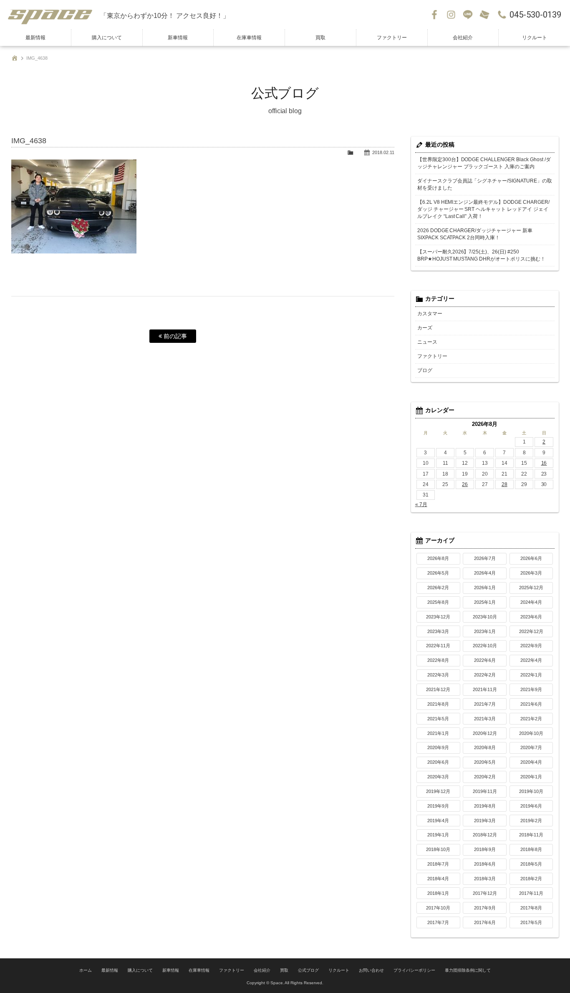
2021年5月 (438, 718)
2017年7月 (438, 922)
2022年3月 (438, 674)
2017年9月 (485, 907)
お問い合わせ (484, 14)
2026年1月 (485, 587)
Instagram (451, 14)
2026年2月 (438, 587)
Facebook (434, 14)
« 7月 (421, 504)
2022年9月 (531, 645)
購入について (107, 38)
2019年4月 (438, 820)
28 (504, 484)
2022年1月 (531, 674)
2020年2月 (485, 776)
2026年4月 (485, 572)
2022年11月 (438, 645)
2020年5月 (485, 762)
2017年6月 (485, 922)
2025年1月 (485, 602)
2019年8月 (485, 805)
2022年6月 (485, 660)
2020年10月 (531, 733)
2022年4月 (531, 660)
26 (465, 484)
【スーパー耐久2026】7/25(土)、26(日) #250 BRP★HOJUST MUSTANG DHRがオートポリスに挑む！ (481, 255)
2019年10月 (531, 791)
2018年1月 (438, 893)
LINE (467, 14)
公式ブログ (308, 970)
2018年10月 (438, 849)
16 (544, 463)
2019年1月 (438, 834)
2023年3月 (438, 631)
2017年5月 (531, 922)
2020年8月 (485, 747)
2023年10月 (485, 616)
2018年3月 (485, 878)
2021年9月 (531, 689)
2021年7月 (485, 704)
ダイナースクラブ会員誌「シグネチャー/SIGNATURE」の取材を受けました (484, 184)
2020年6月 (438, 762)
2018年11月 (531, 834)
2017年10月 (438, 907)
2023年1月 (485, 631)
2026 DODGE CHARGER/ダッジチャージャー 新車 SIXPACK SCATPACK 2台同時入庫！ (475, 234)
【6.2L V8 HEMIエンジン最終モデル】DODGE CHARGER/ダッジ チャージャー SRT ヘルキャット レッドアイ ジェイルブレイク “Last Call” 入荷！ (483, 209)
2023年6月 (531, 616)
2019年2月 (531, 820)
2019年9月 (438, 805)
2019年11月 (485, 791)
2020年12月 (485, 733)
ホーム (85, 970)
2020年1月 (531, 776)
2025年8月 (438, 602)
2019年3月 (485, 820)
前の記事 (174, 336)
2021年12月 (438, 689)
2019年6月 (531, 805)
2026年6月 (531, 558)
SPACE (50, 14)
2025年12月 (531, 587)
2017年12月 (485, 893)
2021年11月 (485, 689)
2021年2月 (531, 718)
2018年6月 (485, 863)
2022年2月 (485, 674)
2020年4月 (531, 762)
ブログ (424, 370)
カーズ (424, 328)
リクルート (534, 38)
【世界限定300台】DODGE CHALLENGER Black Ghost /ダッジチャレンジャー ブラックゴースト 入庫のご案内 (484, 163)
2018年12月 (485, 834)
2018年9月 (485, 849)
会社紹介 (463, 38)
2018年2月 (531, 878)
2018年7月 (438, 863)
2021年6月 (531, 704)
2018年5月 (531, 863)
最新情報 (35, 38)
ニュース (427, 342)
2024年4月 (531, 602)
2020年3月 (438, 776)
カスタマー (429, 314)
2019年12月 (438, 791)
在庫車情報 (249, 38)
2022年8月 (438, 660)
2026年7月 (485, 558)
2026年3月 (531, 572)
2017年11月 (531, 893)
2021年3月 (485, 718)
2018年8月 (531, 849)
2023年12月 (438, 616)
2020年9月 (438, 747)
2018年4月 (438, 878)
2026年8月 (438, 558)
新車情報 (178, 38)
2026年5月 (438, 572)
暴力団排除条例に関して (468, 970)
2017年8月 (531, 907)
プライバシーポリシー (414, 970)
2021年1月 (438, 733)
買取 (320, 38)
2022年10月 (485, 645)
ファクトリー (392, 38)
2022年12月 (531, 631)
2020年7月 (531, 747)
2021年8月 (438, 704)
